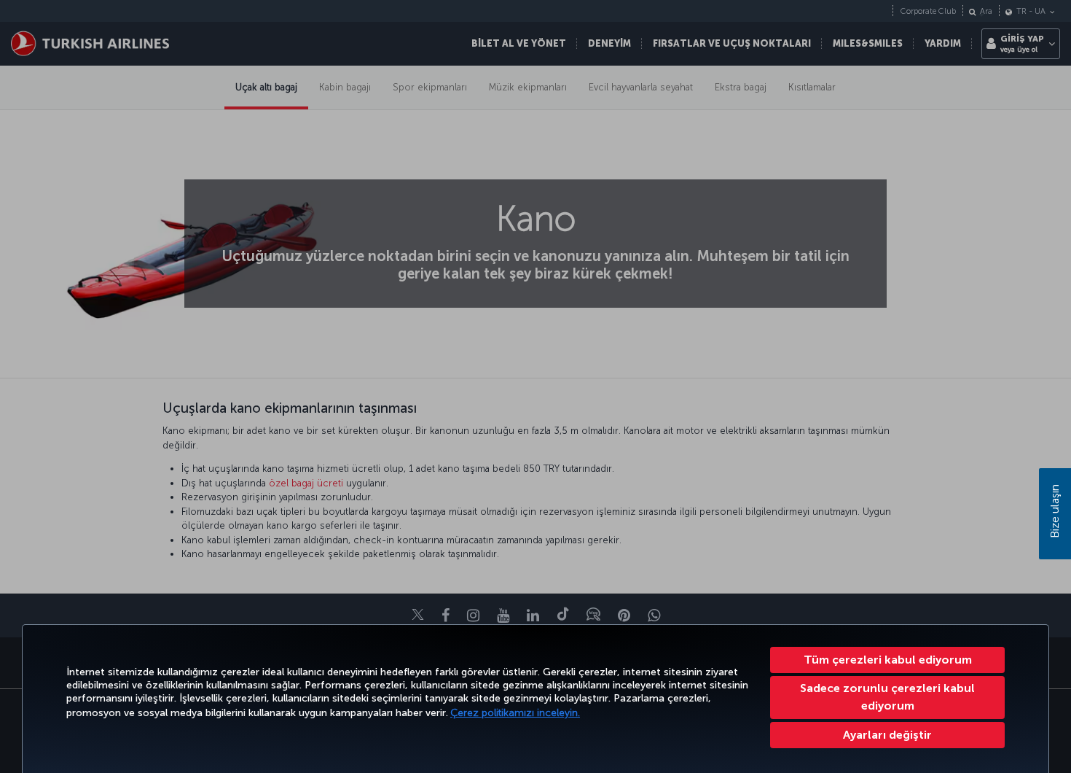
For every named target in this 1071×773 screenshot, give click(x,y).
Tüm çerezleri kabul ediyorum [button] (888, 660)
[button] (887, 735)
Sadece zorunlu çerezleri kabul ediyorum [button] (887, 696)
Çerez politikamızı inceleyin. (515, 713)
